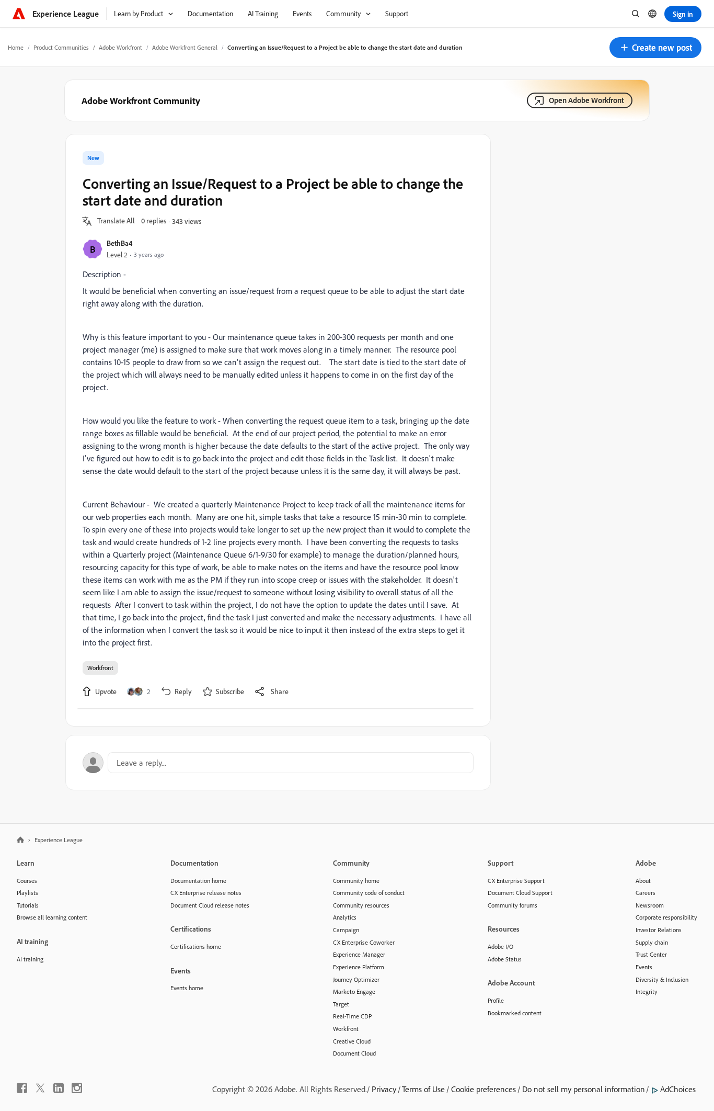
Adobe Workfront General (184, 47)
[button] (655, 47)
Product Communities (61, 47)
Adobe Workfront (120, 47)
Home (16, 47)
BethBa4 (119, 243)
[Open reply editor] (278, 762)
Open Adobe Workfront (586, 100)
